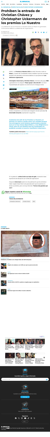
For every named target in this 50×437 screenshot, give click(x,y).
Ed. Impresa (37, 4)
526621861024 (25, 392)
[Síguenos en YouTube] (25, 418)
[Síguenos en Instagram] (22, 418)
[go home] (25, 426)
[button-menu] (1, 1)
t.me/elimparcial (25, 409)
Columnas (31, 4)
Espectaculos (17, 7)
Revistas (43, 4)
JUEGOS (3, 4)
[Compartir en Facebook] (36, 32)
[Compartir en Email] (44, 32)
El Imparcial (6, 7)
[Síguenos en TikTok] (28, 418)
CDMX (7, 4)
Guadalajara (19, 4)
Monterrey (25, 4)
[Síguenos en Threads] (31, 418)
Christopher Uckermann (33, 7)
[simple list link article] (25, 244)
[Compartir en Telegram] (41, 32)
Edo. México (12, 4)
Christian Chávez (26, 201)
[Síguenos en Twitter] (19, 418)
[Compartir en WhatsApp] (33, 32)
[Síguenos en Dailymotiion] (34, 418)
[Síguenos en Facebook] (16, 418)
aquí (30, 193)
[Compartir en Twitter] (38, 32)
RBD (34, 201)
